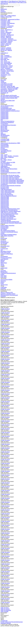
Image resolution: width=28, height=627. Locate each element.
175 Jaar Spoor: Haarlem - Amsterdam (10, 176)
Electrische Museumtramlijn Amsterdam (11, 185)
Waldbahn (3, 134)
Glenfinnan (3, 241)
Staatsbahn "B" (4, 92)
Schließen (3, 11)
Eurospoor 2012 (5, 186)
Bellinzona (3, 158)
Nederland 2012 (5, 202)
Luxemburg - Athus (5, 22)
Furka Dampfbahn (5, 163)
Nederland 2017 (5, 206)
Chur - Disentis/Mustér (6, 63)
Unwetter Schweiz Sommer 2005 (9, 98)
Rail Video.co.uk (22, 2)
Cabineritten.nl (4, 1)
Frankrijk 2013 (4, 248)
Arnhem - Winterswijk (6, 32)
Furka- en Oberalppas (6, 165)
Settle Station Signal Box (7, 235)
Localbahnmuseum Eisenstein (8, 125)
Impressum (3, 623)
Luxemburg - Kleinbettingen (8, 23)
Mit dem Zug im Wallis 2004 (8, 100)
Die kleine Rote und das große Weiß (10, 96)
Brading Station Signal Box (7, 225)
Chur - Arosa (4, 60)
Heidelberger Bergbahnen (7, 122)
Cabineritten (4, 287)
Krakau (2, 274)
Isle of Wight (4, 229)
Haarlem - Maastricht (6, 36)
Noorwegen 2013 (5, 246)
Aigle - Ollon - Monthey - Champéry (9, 156)
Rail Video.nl (22, 1)
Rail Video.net (4, 3)
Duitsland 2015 (4, 114)
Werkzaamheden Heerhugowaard (9, 295)
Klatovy (2, 282)
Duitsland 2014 (4, 113)
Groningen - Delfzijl (5, 33)
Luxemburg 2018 (5, 140)
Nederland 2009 (5, 198)
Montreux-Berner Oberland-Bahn (9, 168)
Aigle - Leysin (4, 58)
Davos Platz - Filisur (6, 64)
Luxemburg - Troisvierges (7, 25)
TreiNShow (3, 82)
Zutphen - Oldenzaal (6, 44)
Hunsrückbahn (4, 123)
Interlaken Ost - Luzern (6, 67)
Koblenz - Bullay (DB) (6, 16)
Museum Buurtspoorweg (7, 194)
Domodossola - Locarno (7, 65)
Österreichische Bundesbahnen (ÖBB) (10, 143)
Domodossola (4, 256)
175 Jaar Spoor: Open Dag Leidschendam (11, 179)
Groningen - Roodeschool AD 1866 (9, 87)
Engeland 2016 (4, 226)
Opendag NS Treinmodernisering (9, 210)
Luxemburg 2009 (5, 139)
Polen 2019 (3, 277)
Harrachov (3, 280)
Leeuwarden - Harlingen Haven (9, 40)
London (2, 233)
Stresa (2, 264)
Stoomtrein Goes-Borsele (7, 217)
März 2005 (3, 80)
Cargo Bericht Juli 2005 (7, 83)
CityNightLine (4, 184)
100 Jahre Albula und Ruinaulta (9, 95)
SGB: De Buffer (4, 611)
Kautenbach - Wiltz (5, 20)
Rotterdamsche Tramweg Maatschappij (10, 211)
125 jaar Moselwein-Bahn (7, 105)
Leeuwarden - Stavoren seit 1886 (9, 89)
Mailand (3, 260)
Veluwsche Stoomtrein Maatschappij (10, 221)
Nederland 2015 (5, 204)
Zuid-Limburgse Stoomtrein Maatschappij (11, 223)
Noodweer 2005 (5, 170)
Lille (2, 250)
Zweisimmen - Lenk (6, 74)
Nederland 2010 (5, 199)
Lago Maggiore (4, 259)
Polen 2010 (3, 275)
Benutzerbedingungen (17, 621)
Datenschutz (8, 621)
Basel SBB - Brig (5, 59)
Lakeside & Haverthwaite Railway (9, 232)
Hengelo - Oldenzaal (6, 37)
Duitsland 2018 (4, 117)
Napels (2, 261)
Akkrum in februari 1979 (7, 292)
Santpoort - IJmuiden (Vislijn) (8, 293)
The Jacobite (4, 243)
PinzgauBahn (4, 149)
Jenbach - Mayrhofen (6, 49)
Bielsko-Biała (4, 271)
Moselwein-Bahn (5, 130)
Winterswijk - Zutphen (6, 42)
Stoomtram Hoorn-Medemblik (8, 216)
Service (2, 10)
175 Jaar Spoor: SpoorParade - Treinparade (12, 183)
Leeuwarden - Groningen (7, 38)
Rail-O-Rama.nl (13, 2)
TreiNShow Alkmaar (6, 220)
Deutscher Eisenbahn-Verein (8, 109)
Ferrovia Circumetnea (6, 257)
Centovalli (3, 161)
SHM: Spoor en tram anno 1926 (9, 212)
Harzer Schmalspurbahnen (7, 121)
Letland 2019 (4, 268)
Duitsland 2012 (4, 112)
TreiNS (2, 81)
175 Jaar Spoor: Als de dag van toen (10, 175)
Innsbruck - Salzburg (6, 47)
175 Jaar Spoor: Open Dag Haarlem (10, 177)
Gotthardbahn (4, 166)
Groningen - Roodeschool (7, 34)
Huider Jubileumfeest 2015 (7, 192)
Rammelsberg (4, 131)
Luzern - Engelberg (5, 68)
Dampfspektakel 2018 (6, 108)
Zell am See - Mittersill (6, 50)
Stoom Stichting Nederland (7, 215)
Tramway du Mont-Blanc (7, 253)
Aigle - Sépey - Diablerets (7, 157)
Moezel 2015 (4, 127)
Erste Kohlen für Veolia (6, 85)
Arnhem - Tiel (4, 31)
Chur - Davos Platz (5, 62)
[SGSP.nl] (4, 620)
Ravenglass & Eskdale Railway (9, 234)
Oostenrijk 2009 (5, 145)
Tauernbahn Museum (6, 150)
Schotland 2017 (5, 242)
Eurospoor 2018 (5, 188)
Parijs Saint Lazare (5, 252)
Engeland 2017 (4, 228)
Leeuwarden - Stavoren (6, 41)
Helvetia (3, 99)
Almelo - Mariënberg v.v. (7, 29)
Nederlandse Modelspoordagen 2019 (10, 208)
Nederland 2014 (5, 203)
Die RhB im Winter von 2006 (8, 162)
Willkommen (4, 9)
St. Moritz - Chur (5, 72)
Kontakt (2, 621)
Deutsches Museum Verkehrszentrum (10, 110)
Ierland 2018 (4, 238)
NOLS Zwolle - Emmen (6, 91)
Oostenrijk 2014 (5, 147)
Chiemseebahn (4, 107)
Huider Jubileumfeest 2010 (7, 190)
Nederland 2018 (5, 207)
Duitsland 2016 (4, 116)
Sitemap (8, 623)
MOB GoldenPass (5, 167)
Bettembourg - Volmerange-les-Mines (10, 19)
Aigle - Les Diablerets (6, 56)
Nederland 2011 (5, 201)
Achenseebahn (4, 144)
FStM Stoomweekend (6, 189)
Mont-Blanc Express (6, 251)
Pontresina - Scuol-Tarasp (7, 71)
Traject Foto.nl (4, 2)
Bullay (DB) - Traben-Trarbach (8, 15)
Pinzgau (3, 148)
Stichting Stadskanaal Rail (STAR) (9, 214)
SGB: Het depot (5, 607)
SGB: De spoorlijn (5, 609)
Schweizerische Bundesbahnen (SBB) (10, 172)
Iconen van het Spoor (6, 193)
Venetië (2, 265)
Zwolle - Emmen (5, 45)
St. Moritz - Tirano (5, 73)
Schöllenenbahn (5, 171)
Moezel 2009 (4, 126)
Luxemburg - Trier (5, 24)
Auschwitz (3, 270)
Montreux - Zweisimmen (7, 69)
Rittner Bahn (4, 262)
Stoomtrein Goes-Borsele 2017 (8, 219)
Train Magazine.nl (13, 1)
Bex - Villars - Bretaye (6, 159)
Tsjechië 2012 (4, 284)
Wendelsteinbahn (5, 135)
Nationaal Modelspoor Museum (9, 195)
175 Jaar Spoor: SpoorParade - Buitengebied (12, 181)
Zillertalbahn (4, 152)
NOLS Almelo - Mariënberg (7, 90)
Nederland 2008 (5, 197)
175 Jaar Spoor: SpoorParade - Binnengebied (12, 180)
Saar (2, 132)
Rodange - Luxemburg (6, 27)
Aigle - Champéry (5, 55)
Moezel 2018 (4, 129)
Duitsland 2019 (4, 118)
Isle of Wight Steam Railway (8, 230)
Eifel (2, 119)
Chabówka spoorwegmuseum (8, 273)
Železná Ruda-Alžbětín (6, 279)
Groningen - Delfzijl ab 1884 (8, 86)
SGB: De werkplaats (6, 610)
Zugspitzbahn (4, 136)
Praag (2, 283)
